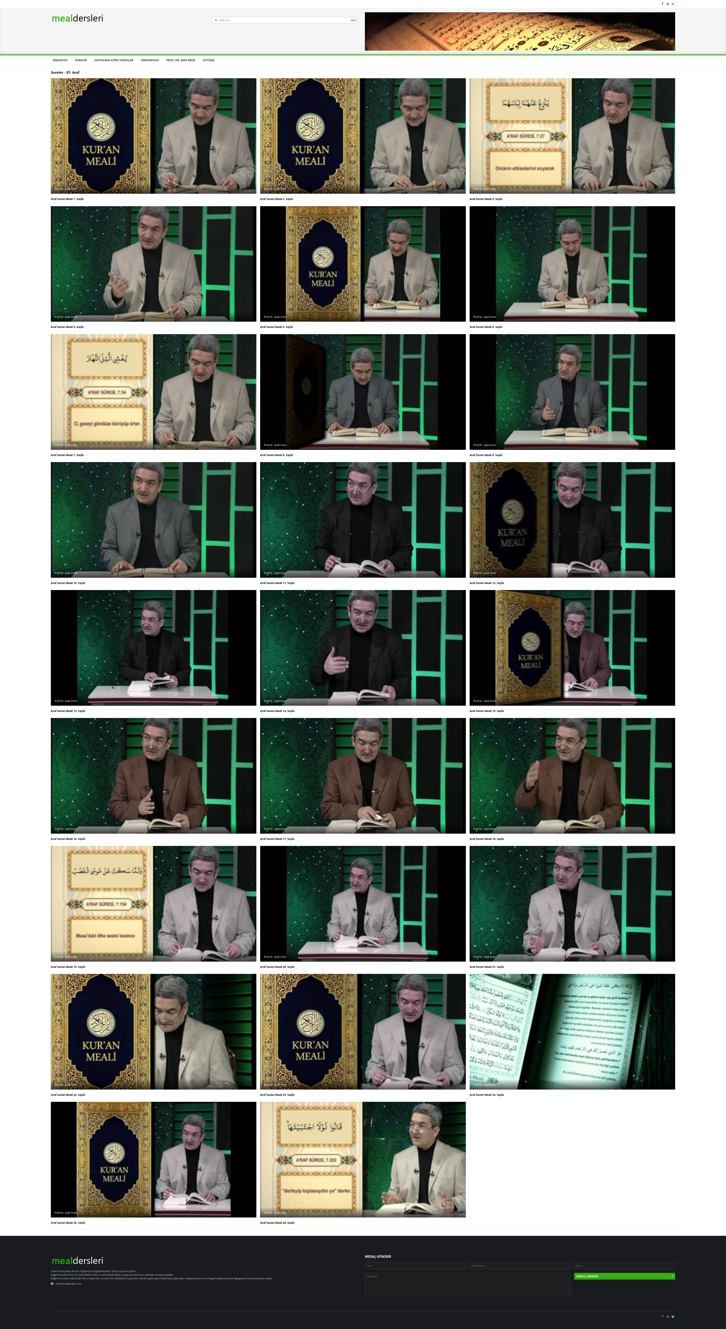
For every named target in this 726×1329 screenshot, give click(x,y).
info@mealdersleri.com (68, 1283)
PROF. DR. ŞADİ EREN (180, 60)
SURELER (81, 60)
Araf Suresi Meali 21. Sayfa (487, 967)
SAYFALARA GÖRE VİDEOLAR (113, 60)
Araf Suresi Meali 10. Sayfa (68, 583)
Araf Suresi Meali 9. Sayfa (486, 455)
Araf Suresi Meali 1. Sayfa (67, 199)
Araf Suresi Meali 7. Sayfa (67, 455)
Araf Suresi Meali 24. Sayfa (487, 1095)
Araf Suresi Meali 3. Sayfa (486, 199)
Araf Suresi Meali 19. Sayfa (68, 967)
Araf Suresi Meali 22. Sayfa (68, 1095)
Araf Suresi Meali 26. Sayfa (277, 1222)
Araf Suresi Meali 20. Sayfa (277, 967)
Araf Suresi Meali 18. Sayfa (487, 839)
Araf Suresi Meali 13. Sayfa (68, 711)
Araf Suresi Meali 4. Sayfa (67, 327)
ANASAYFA (60, 60)
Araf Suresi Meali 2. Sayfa (276, 199)
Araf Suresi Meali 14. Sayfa (277, 711)
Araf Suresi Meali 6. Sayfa (486, 327)
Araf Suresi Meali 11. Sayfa (277, 583)
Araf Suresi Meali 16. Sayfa (68, 839)
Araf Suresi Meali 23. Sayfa (277, 1095)
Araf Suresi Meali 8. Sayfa (276, 455)
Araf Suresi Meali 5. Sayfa (276, 327)
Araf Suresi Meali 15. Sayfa (487, 711)
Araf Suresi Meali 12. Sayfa (487, 583)
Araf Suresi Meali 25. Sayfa (68, 1222)
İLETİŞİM (208, 60)
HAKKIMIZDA (150, 60)
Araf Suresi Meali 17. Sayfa (277, 839)
